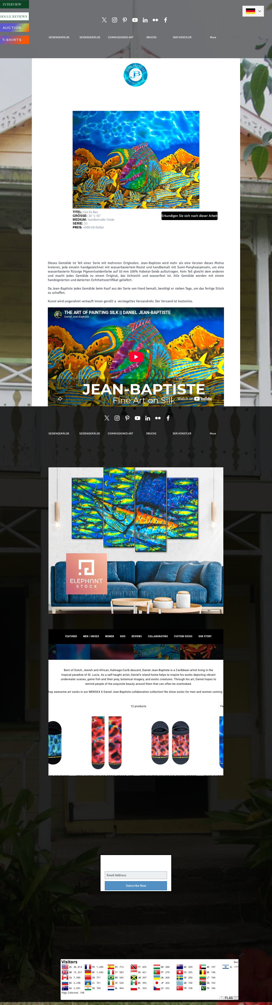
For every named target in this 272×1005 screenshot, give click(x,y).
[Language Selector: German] (253, 11)
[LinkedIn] (145, 20)
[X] (104, 20)
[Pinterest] (124, 20)
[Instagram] (114, 20)
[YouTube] (135, 20)
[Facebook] (165, 20)
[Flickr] (155, 20)
